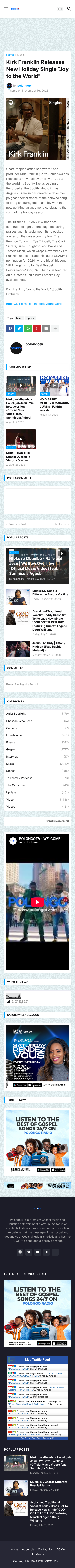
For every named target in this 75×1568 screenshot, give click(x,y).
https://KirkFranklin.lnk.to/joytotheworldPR (36, 304)
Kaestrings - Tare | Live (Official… (25, 1434)
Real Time (36, 1438)
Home (10, 54)
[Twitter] (19, 328)
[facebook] (20, 1252)
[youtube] (37, 1252)
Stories (37, 770)
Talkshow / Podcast (37, 778)
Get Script (25, 1438)
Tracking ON (48, 1438)
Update (30, 318)
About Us (28, 1549)
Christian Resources (37, 721)
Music (21, 54)
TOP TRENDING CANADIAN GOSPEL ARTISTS (35, 1374)
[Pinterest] (37, 328)
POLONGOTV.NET (18, 1369)
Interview (37, 756)
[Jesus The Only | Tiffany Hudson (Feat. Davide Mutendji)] (18, 649)
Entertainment (37, 735)
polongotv (34, 344)
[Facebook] (10, 328)
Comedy (37, 728)
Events (37, 742)
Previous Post (17, 524)
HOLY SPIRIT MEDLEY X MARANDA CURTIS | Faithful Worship (54, 405)
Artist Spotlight (37, 713)
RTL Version (37, 1554)
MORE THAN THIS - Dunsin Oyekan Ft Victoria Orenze (19, 456)
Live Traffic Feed (37, 1359)
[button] (5, 9)
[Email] (46, 328)
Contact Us (45, 1549)
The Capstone (37, 785)
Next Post (60, 524)
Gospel (37, 749)
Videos (37, 806)
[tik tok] (55, 1252)
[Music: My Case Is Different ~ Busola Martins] (18, 597)
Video (37, 799)
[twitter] (28, 1252)
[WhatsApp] (28, 328)
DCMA (61, 1549)
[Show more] (55, 328)
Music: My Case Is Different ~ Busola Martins (50, 592)
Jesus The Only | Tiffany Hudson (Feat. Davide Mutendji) (48, 646)
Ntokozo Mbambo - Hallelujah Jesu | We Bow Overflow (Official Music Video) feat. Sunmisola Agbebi (20, 408)
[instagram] (46, 1252)
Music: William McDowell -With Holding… (28, 1404)
